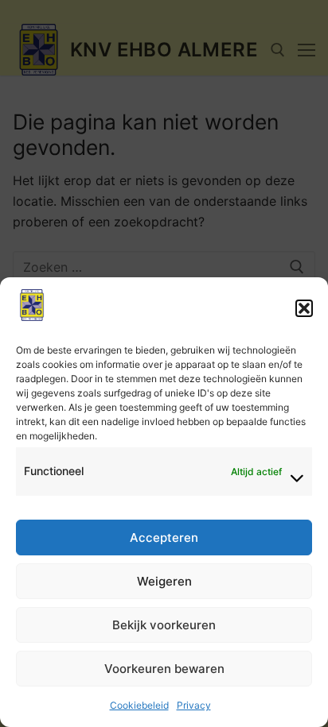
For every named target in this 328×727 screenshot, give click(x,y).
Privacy (194, 705)
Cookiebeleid (139, 705)
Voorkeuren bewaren (164, 668)
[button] (304, 308)
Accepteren (164, 537)
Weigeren (164, 581)
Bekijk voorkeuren (164, 624)
